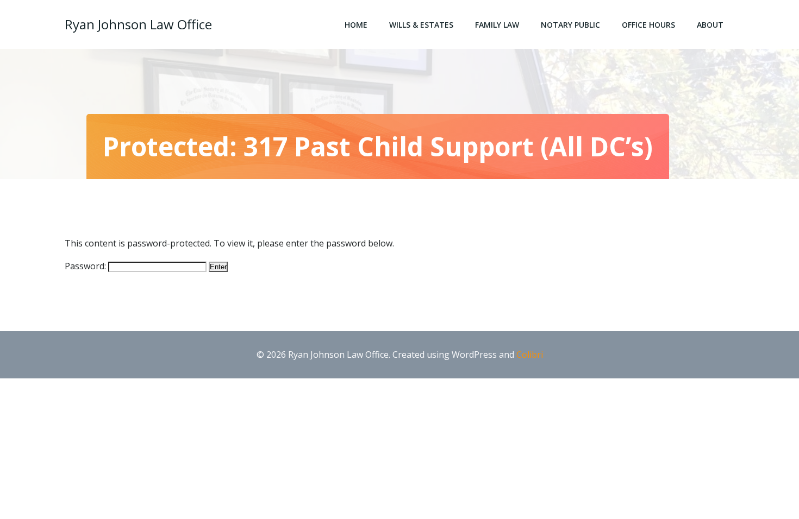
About (710, 25)
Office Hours (648, 25)
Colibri (529, 354)
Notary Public (570, 25)
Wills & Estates (421, 25)
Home (356, 25)
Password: (86, 266)
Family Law (497, 25)
